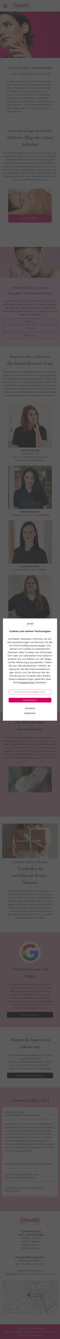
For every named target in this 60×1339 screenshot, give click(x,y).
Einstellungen (26, 682)
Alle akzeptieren (30, 700)
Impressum (30, 708)
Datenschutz (30, 713)
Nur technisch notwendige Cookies (30, 692)
